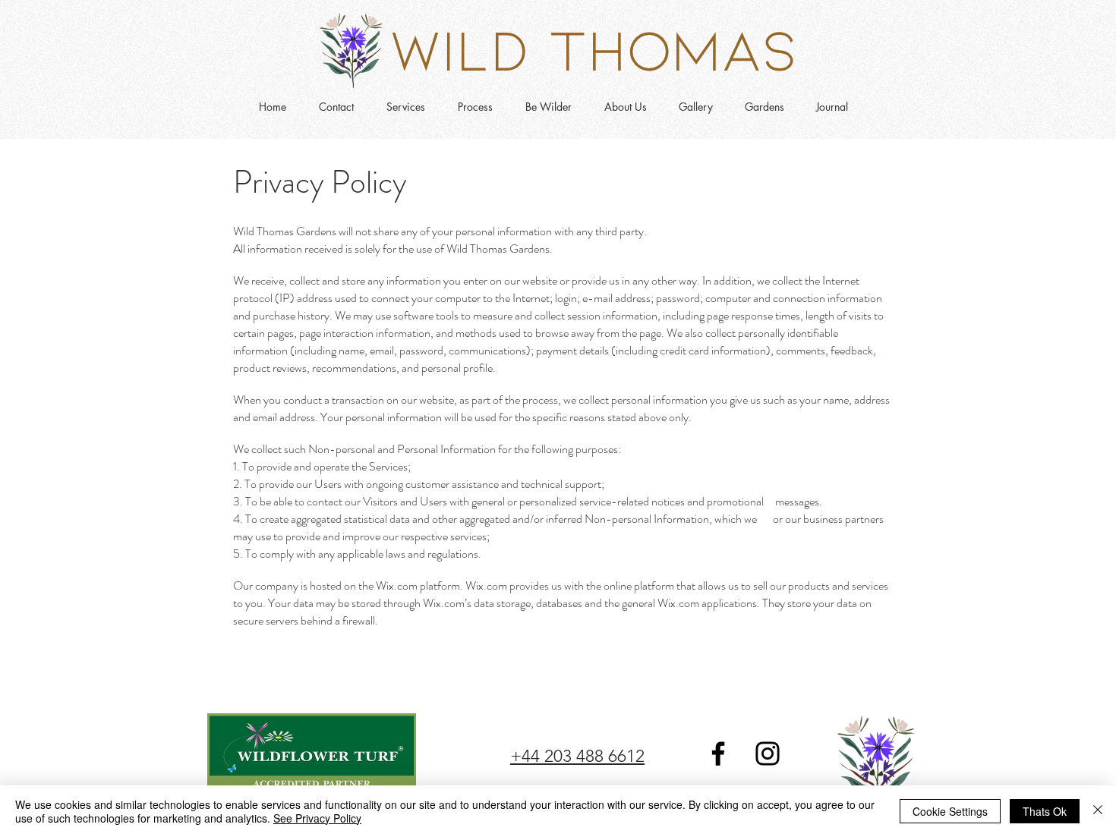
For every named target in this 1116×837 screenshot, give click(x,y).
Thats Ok (1045, 811)
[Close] (1098, 811)
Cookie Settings (950, 811)
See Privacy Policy (317, 818)
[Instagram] (767, 753)
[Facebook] (718, 753)
